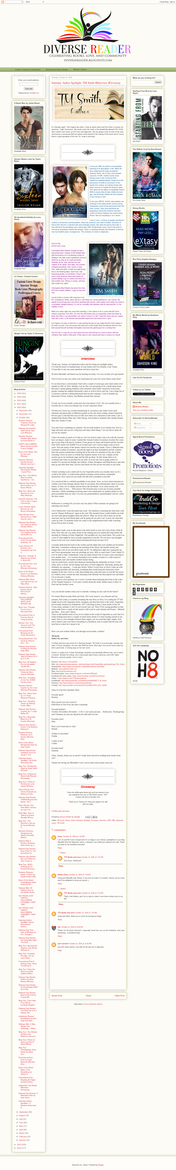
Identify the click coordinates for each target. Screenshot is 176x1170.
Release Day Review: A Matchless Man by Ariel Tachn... (28, 1095)
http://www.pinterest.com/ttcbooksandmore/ (75, 683)
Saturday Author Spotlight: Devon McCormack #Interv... (26, 923)
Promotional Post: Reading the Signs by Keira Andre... (27, 1080)
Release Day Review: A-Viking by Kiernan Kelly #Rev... (28, 648)
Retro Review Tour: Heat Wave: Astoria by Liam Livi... (27, 807)
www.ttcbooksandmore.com (66, 671)
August (22, 1115)
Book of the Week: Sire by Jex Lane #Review (28, 454)
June (21, 1122)
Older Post (119, 996)
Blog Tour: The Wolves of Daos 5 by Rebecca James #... (28, 1034)
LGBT (109, 820)
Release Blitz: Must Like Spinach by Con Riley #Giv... (28, 581)
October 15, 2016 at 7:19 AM (80, 875)
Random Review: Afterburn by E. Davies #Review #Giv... (26, 735)
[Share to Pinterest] (96, 817)
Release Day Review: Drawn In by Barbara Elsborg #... (28, 727)
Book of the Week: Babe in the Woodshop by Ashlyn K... (26, 1071)
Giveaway (94, 820)
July (21, 1119)
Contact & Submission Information (27, 70)
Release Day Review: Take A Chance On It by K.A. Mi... (28, 656)
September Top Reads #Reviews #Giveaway (28, 1087)
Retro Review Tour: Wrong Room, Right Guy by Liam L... (28, 517)
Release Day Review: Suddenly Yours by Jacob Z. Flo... (27, 752)
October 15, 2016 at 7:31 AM (92, 857)
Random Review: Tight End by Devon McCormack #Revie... (28, 590)
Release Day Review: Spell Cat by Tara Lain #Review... (27, 430)
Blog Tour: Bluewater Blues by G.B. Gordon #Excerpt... (27, 719)
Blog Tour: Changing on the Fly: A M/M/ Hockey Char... (27, 680)
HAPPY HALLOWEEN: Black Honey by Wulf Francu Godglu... (28, 446)
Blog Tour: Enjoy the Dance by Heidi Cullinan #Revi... (27, 971)
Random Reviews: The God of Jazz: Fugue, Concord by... (28, 501)
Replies (63, 853)
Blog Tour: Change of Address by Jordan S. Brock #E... (27, 558)
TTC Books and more (72, 857)
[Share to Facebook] (94, 817)
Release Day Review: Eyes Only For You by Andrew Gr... (27, 851)
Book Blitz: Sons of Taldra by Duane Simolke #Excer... (27, 815)
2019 (19, 397)
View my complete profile (143, 410)
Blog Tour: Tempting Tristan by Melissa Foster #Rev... (27, 703)
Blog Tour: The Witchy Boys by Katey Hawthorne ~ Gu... (28, 477)
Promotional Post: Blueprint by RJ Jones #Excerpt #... (27, 633)
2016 (19, 407)
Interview (102, 820)
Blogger (101, 1165)
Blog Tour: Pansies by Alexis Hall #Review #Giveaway (27, 776)
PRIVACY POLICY (80, 70)
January (22, 1140)
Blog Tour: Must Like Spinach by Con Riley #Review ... (27, 493)
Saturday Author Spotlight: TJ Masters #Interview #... (27, 1104)
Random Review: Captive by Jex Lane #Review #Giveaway (28, 688)
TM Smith (60, 823)
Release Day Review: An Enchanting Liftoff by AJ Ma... (28, 987)
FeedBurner (34, 93)
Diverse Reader (142, 407)
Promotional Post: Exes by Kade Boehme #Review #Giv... (27, 1061)
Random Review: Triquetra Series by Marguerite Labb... (27, 422)
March (22, 1133)
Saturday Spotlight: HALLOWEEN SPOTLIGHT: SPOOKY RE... (26, 600)
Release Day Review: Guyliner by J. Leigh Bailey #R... (28, 711)
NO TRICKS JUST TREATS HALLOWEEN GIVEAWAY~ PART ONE (27, 912)
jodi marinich (63, 944)
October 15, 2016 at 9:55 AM (72, 927)
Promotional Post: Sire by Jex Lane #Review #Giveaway (28, 566)
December (23, 410)
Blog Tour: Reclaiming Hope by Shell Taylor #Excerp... (28, 768)
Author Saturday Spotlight (80, 820)
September (24, 1112)
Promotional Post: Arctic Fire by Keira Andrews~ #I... (27, 540)
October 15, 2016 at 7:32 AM (92, 893)
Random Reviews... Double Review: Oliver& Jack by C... (28, 462)
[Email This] (86, 817)
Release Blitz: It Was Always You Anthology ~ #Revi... (28, 1026)
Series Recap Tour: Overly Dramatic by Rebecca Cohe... (27, 791)
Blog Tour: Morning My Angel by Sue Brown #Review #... (28, 948)
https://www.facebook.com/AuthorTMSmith (81, 673)
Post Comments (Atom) (93, 1004)
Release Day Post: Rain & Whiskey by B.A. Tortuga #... (27, 932)
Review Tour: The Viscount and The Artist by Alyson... (27, 625)
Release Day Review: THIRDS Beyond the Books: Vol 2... (28, 799)
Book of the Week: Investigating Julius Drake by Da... (27, 882)
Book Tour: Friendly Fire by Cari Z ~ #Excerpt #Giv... (27, 609)
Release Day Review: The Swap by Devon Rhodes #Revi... (28, 524)
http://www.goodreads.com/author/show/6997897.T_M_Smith (84, 681)
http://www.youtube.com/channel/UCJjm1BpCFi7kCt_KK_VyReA (83, 685)
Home (88, 996)
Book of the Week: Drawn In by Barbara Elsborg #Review (28, 574)
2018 (19, 400)
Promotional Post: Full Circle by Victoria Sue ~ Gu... (28, 641)
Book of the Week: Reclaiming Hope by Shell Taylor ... (28, 745)
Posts (138, 424)
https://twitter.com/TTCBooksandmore (72, 678)
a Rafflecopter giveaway (60, 811)
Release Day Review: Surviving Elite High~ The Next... (28, 940)
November (23, 414)
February (23, 1137)
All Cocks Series (63, 820)
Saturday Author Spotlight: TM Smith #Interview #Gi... (28, 760)
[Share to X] (91, 817)
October (22, 418)
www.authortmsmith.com (68, 669)
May (21, 1126)
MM (113, 820)
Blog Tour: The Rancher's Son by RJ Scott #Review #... (27, 824)
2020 (19, 393)
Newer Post (57, 996)
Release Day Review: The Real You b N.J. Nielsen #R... (28, 1010)
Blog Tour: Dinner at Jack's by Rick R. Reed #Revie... (27, 1042)
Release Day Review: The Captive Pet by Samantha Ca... (27, 532)
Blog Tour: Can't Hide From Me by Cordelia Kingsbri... (27, 1003)
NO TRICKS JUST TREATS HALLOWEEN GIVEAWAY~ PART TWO (27, 900)
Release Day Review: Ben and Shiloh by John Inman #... (27, 859)
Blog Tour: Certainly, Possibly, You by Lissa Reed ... (27, 956)
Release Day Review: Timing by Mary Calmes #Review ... (27, 672)
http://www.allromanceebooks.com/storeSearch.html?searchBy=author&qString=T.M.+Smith (90, 664)
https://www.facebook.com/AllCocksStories (89, 676)
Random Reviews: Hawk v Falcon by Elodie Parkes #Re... (28, 874)
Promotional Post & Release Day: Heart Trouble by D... (28, 963)
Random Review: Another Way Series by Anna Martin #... (28, 438)
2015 (19, 1144)
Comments (140, 428)
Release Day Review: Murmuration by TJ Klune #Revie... (27, 485)
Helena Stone (63, 875)
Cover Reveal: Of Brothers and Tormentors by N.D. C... (27, 549)
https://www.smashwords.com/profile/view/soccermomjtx (83, 667)
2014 (19, 1148)
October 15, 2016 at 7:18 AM (74, 836)
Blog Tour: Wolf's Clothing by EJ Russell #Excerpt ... (27, 866)
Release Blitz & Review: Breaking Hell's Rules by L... (27, 843)
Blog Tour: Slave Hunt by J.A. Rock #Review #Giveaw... (28, 695)
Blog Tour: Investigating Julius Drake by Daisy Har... (27, 1051)
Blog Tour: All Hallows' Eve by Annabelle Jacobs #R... (27, 664)
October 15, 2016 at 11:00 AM (80, 944)
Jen (59, 927)
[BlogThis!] (89, 817)
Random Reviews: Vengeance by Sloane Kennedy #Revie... (26, 834)
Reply (60, 848)
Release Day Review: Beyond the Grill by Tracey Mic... (27, 995)
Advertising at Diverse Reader (57, 70)
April (21, 1130)
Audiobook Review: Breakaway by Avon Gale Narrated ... (28, 1018)
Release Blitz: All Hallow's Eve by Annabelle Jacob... (27, 890)
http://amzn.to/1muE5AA (68, 662)
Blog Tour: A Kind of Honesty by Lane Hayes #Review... (27, 784)
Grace (60, 836)
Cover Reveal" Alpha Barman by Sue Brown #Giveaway (27, 509)
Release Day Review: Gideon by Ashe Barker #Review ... (27, 979)
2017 (19, 404)
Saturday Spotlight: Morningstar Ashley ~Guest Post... (27, 470)
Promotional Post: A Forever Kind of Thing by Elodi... (27, 617)
